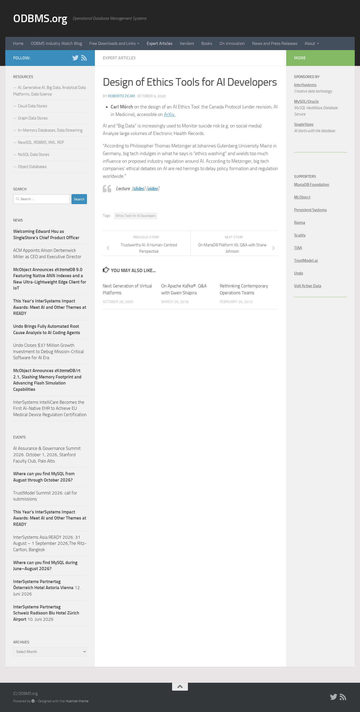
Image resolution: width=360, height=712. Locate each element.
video (153, 188)
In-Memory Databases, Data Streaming (50, 130)
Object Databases (32, 166)
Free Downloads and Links (112, 43)
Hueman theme (77, 701)
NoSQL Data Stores (33, 154)
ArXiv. (170, 114)
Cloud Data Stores (32, 106)
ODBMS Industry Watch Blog (56, 43)
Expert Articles (159, 43)
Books (206, 43)
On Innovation (232, 43)
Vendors (187, 43)
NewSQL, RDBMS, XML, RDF (41, 142)
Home (18, 43)
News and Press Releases (274, 43)
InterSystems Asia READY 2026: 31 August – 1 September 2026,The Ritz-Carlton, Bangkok (50, 543)
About (310, 43)
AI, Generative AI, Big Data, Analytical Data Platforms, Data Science (49, 91)
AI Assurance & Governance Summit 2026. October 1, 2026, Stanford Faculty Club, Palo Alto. (47, 454)
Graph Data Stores (33, 118)
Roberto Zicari (121, 96)
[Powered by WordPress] (33, 701)
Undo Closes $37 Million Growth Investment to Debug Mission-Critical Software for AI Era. (48, 351)
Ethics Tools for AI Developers (135, 216)
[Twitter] (75, 58)
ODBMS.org (40, 18)
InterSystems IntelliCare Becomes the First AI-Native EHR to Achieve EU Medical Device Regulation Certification (50, 408)
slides (138, 188)
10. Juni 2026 (46, 613)
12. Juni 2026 (47, 587)
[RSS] (84, 58)
